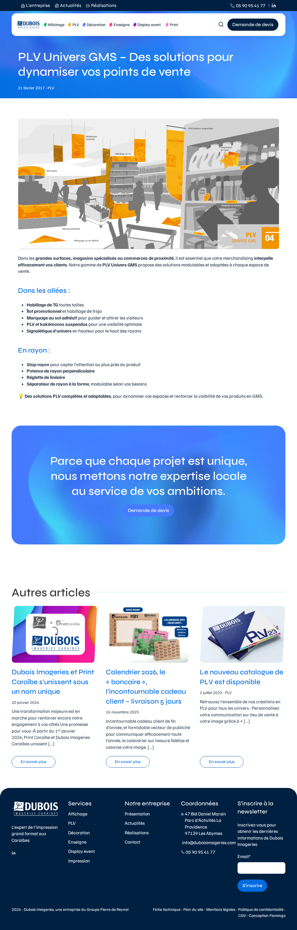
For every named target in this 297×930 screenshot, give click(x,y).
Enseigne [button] (122, 24)
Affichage (77, 814)
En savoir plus (33, 761)
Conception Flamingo (267, 915)
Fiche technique (166, 909)
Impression (79, 861)
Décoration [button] (96, 24)
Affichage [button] (56, 24)
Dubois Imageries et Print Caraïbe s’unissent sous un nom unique (53, 682)
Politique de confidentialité (260, 909)
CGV (242, 915)
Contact (132, 842)
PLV (72, 823)
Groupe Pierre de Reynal (107, 909)
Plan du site (193, 909)
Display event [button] (149, 24)
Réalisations (137, 832)
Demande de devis (253, 24)
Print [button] (174, 24)
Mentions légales (220, 909)
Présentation (137, 814)
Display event (81, 851)
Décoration (79, 832)
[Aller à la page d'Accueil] (28, 24)
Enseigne (77, 842)
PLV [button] (76, 24)
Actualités (135, 823)
